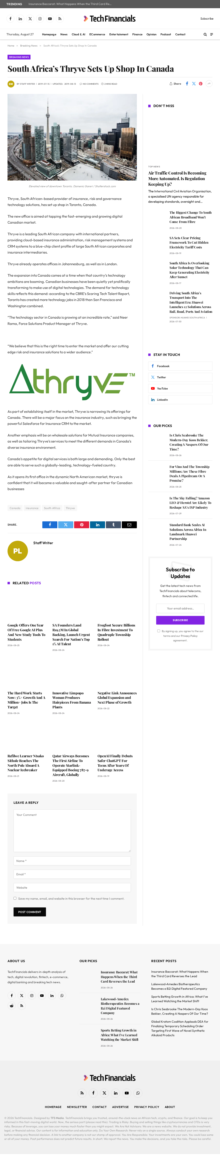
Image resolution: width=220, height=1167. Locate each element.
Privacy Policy (189, 635)
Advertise (120, 1107)
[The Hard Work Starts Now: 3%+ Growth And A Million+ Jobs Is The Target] (27, 672)
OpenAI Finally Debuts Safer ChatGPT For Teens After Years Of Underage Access (115, 763)
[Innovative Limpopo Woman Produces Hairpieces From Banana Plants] (72, 672)
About (170, 1107)
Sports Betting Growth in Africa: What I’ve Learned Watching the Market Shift (120, 1035)
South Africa (52, 508)
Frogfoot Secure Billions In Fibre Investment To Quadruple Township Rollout (116, 632)
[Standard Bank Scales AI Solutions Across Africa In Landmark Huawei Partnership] (157, 531)
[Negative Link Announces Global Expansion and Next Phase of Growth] (117, 672)
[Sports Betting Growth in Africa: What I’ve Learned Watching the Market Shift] (88, 1036)
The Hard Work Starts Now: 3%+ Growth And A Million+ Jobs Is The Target (26, 700)
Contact (180, 34)
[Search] (205, 34)
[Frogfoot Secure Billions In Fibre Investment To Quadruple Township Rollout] (117, 604)
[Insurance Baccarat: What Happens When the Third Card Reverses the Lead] (88, 978)
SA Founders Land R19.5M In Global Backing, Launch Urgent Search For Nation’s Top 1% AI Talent (71, 634)
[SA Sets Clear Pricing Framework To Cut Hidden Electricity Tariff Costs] (157, 244)
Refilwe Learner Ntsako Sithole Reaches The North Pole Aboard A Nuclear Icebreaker (26, 763)
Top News (154, 166)
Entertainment (118, 34)
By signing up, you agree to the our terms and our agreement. (182, 635)
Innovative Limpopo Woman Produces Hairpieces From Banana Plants (71, 700)
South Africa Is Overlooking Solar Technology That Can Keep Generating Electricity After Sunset (189, 270)
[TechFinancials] (110, 18)
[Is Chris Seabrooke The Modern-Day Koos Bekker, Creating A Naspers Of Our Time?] (157, 441)
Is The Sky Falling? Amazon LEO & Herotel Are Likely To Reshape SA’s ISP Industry (190, 502)
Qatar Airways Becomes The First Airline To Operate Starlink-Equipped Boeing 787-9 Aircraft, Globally (70, 765)
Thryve (70, 508)
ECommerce (97, 34)
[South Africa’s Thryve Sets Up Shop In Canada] (72, 179)
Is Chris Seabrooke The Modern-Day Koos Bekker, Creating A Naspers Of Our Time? (189, 442)
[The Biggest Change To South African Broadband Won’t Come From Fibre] (157, 218)
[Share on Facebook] (187, 83)
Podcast (165, 34)
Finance (137, 34)
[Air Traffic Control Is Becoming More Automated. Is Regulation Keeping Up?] (180, 137)
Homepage (49, 34)
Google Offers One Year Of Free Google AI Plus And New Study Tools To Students (26, 632)
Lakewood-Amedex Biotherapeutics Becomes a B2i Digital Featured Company (120, 1006)
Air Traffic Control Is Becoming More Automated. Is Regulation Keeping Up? (177, 178)
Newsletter (77, 1107)
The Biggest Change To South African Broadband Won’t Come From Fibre (191, 217)
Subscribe (207, 18)
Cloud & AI (78, 34)
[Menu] (211, 34)
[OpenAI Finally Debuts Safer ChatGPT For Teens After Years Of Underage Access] (117, 735)
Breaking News (19, 57)
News (64, 34)
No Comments (91, 84)
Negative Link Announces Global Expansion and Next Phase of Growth (117, 698)
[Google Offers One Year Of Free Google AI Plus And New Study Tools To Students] (27, 604)
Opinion (151, 34)
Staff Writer (27, 84)
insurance (32, 508)
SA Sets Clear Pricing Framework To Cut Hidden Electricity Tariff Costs (189, 242)
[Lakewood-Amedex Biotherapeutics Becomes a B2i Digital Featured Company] (88, 1005)
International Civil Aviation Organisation (182, 191)
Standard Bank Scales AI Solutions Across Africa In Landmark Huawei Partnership (188, 532)
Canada (15, 508)
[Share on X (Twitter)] (194, 83)
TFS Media (57, 1118)
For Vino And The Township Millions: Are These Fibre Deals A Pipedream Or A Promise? (189, 473)
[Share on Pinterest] (200, 83)
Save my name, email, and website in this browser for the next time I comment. (71, 899)
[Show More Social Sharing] (209, 83)
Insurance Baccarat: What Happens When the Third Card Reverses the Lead (72, 4)
